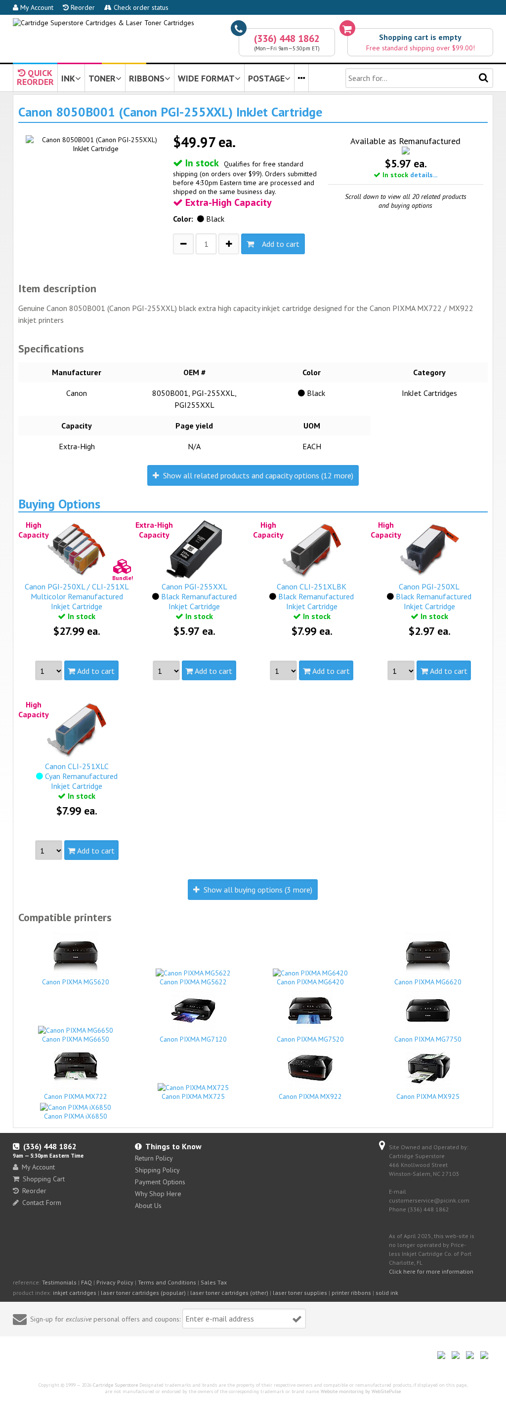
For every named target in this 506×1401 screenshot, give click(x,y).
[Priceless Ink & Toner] (103, 22)
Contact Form (41, 1202)
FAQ (86, 1282)
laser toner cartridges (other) (229, 1292)
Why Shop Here (158, 1193)
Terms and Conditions (167, 1282)
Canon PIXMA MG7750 (428, 1039)
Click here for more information (431, 1271)
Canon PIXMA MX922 (310, 1096)
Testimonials (59, 1282)
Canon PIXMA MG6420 (310, 981)
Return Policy (154, 1158)
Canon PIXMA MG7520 (310, 1039)
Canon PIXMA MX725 (193, 1096)
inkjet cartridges (74, 1292)
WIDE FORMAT (206, 78)
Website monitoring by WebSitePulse (361, 1391)
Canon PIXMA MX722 (75, 1096)
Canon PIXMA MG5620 (75, 981)
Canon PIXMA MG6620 (428, 981)
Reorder (82, 7)
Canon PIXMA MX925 (428, 1096)
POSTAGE (266, 78)
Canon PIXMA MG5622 (193, 981)
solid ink (387, 1292)
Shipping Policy (157, 1170)
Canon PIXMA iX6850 (75, 1116)
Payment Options (160, 1181)
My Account (35, 7)
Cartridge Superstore (115, 1385)
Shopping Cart (44, 1178)
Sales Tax (214, 1282)
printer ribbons (351, 1292)
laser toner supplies (300, 1292)
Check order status (140, 7)
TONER (102, 78)
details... (423, 174)
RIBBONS (147, 78)
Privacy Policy (114, 1282)
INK (68, 78)
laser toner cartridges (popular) (143, 1292)
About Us (148, 1205)
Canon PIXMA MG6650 (75, 1039)
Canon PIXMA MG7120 (193, 1039)
